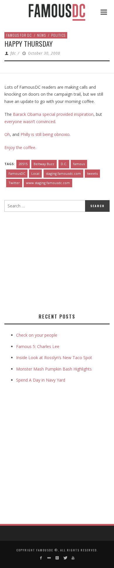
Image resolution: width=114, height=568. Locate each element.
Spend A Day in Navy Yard (40, 380)
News (41, 35)
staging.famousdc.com (63, 173)
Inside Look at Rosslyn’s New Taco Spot (54, 357)
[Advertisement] (53, 261)
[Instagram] (57, 558)
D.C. (64, 164)
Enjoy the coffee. (20, 147)
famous (79, 164)
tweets (92, 173)
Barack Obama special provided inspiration (53, 114)
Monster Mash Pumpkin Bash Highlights (54, 369)
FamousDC (16, 173)
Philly (25, 134)
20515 (23, 164)
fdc (13, 53)
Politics (58, 35)
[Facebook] (41, 558)
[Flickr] (49, 558)
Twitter (14, 183)
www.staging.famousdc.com (48, 183)
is (32, 134)
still (38, 134)
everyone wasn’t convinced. (30, 121)
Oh (7, 134)
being (48, 134)
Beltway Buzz (44, 164)
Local (35, 173)
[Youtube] (73, 558)
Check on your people (37, 335)
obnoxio (62, 134)
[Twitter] (65, 558)
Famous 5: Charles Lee (37, 346)
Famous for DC (19, 35)
